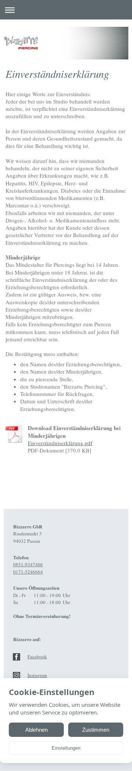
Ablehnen (36, 730)
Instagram (37, 675)
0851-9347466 (28, 564)
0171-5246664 (28, 571)
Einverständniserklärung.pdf (60, 443)
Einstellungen (66, 748)
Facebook (37, 656)
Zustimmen (95, 730)
